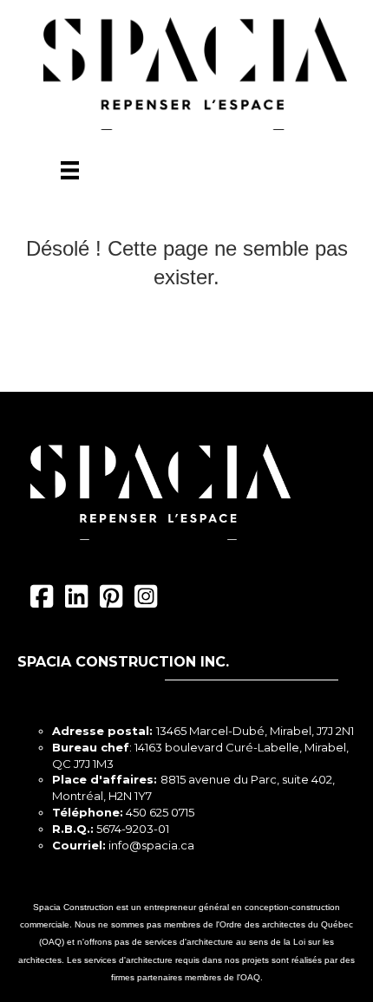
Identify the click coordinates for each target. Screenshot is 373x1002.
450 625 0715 (160, 812)
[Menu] (69, 170)
